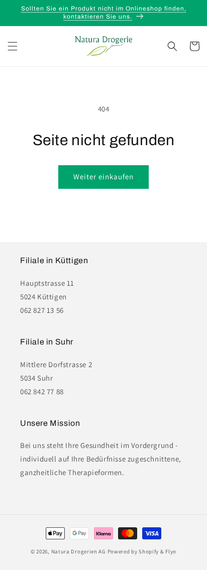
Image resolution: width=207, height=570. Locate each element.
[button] (13, 46)
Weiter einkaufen (103, 176)
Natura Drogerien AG (78, 551)
